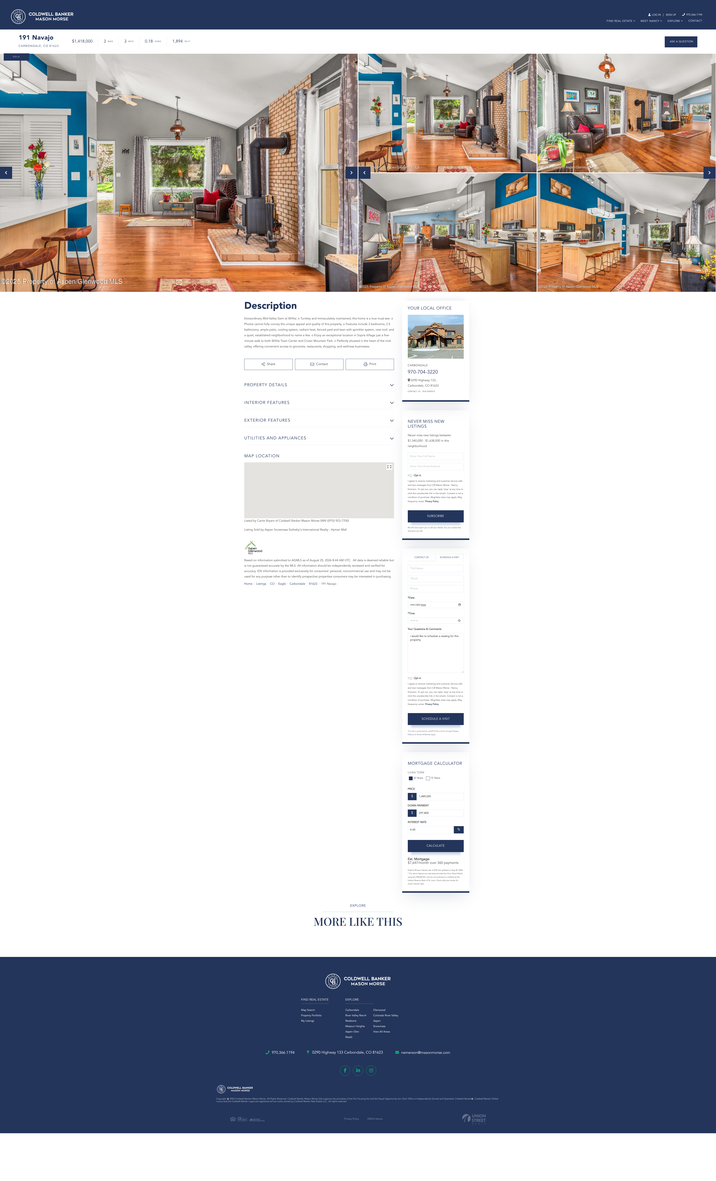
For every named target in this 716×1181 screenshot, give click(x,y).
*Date (411, 598)
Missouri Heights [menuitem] (355, 1026)
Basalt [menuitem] (348, 1037)
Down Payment (418, 805)
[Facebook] (345, 1071)
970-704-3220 (423, 372)
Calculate (436, 845)
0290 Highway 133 (347, 1053)
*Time (411, 613)
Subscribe (435, 516)
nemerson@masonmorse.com (425, 1053)
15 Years (435, 778)
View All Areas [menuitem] (381, 1032)
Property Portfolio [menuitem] (311, 1015)
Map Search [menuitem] (308, 1010)
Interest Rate (417, 822)
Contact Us (414, 392)
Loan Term (416, 772)
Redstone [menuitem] (350, 1021)
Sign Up (671, 15)
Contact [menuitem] (695, 21)
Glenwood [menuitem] (379, 1010)
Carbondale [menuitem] (352, 1010)
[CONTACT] (681, 41)
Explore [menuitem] (674, 21)
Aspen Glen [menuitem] (352, 1032)
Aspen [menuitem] (377, 1021)
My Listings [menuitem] (307, 1021)
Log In (656, 15)
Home (248, 583)
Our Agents (428, 392)
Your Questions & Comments (424, 629)
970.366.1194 (693, 15)
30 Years (418, 778)
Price (411, 789)
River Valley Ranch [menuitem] (355, 1015)
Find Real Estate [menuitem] (619, 21)
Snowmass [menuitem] (379, 1026)
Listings (261, 583)
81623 (313, 583)
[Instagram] (371, 1071)
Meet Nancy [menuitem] (650, 21)
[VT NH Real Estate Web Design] (474, 1119)
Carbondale (297, 583)
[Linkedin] (358, 1071)
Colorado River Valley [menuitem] (385, 1015)
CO (272, 583)
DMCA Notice (375, 1119)
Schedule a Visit (449, 557)
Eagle (282, 583)
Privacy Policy (432, 501)
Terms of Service (423, 735)
